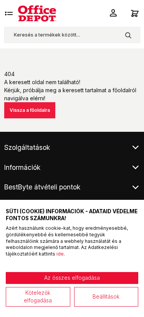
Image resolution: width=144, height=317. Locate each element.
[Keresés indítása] (128, 35)
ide (60, 254)
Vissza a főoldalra (30, 110)
